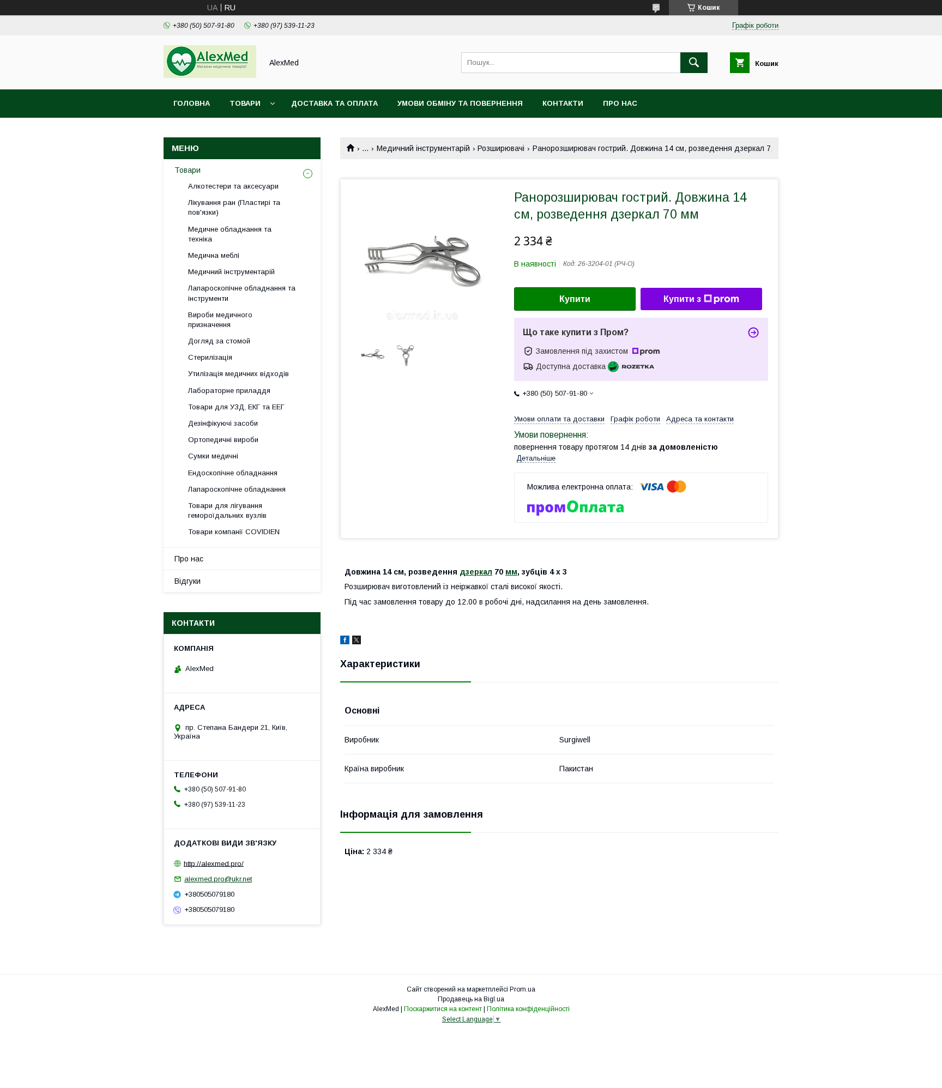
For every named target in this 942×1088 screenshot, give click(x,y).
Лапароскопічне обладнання (237, 489)
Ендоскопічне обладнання (232, 473)
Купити (574, 299)
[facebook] (344, 641)
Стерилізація (210, 357)
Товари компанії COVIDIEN (234, 532)
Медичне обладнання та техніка (229, 234)
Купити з (682, 299)
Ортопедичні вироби (223, 440)
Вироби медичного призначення (220, 320)
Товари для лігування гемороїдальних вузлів (227, 510)
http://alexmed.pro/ (214, 863)
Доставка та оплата (334, 103)
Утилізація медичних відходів (238, 374)
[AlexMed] (210, 75)
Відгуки (187, 581)
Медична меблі (213, 255)
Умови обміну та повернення (460, 103)
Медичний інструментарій (423, 148)
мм (511, 571)
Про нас (620, 103)
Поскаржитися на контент (443, 1009)
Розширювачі (501, 148)
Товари (245, 103)
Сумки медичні (213, 456)
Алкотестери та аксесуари (233, 186)
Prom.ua (522, 989)
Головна (191, 103)
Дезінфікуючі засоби (223, 423)
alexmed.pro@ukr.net (218, 879)
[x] (356, 641)
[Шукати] (694, 62)
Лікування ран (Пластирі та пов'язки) (234, 207)
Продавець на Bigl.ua (471, 999)
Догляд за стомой (219, 341)
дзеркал (476, 571)
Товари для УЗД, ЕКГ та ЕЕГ (236, 407)
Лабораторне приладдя (229, 390)
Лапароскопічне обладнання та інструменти (241, 293)
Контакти (562, 103)
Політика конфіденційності (528, 1009)
